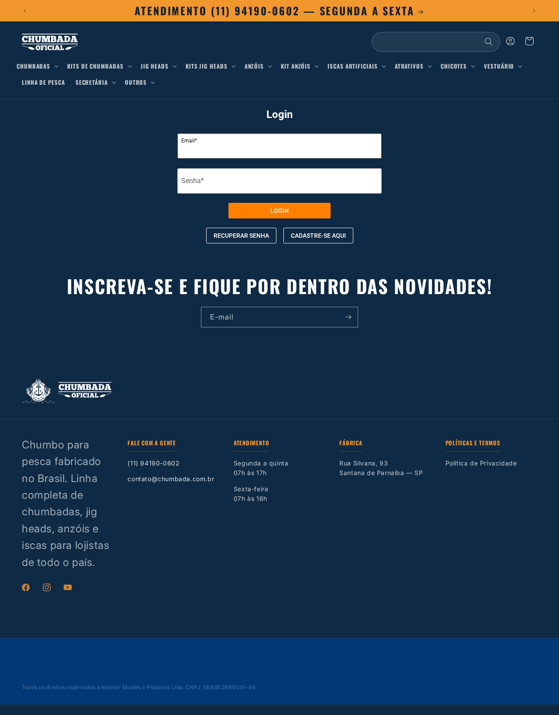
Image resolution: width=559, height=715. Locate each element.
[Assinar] (348, 317)
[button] (39, 66)
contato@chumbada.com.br (171, 478)
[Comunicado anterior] (25, 11)
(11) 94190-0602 (153, 463)
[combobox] (436, 42)
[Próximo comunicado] (534, 11)
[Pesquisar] (489, 42)
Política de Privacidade (481, 463)
